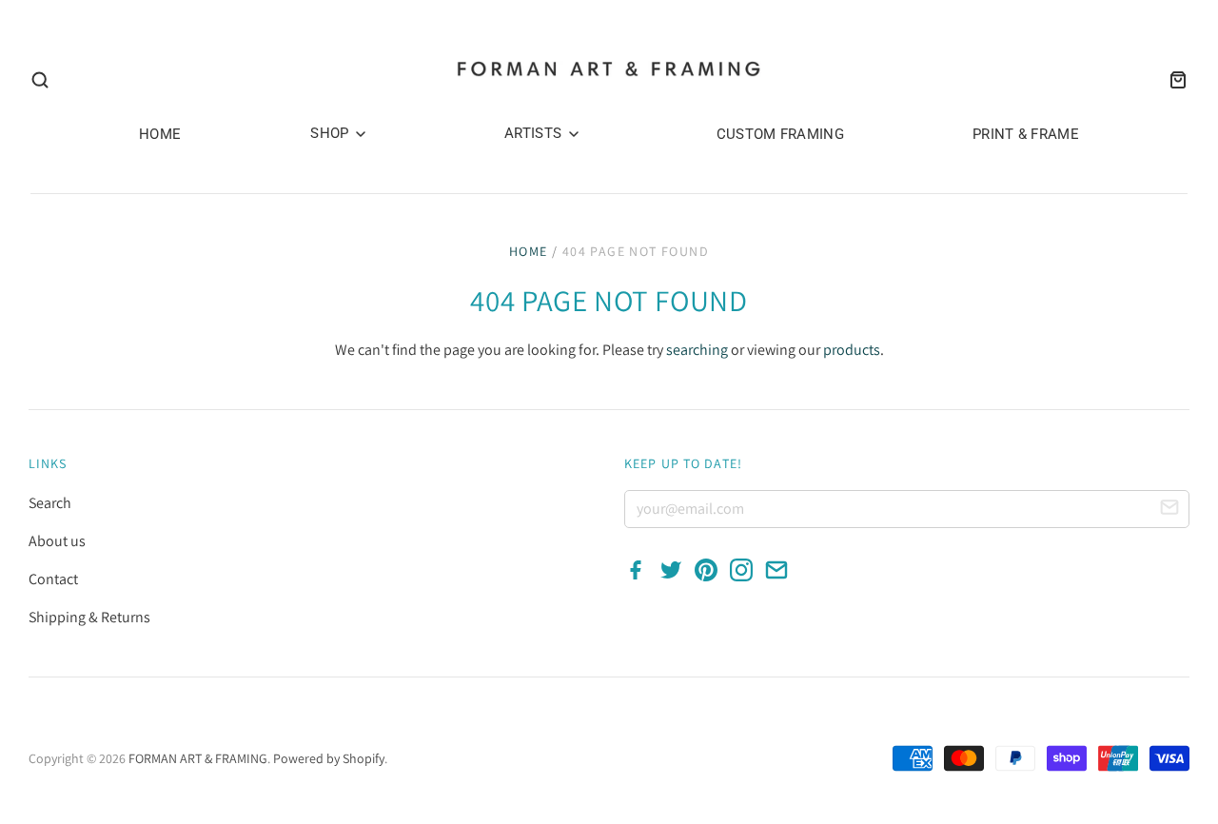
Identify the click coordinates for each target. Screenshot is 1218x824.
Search (50, 503)
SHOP (331, 133)
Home (528, 251)
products (851, 350)
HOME (160, 134)
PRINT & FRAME (1025, 134)
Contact (53, 579)
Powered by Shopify (328, 758)
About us (57, 541)
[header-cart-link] (1172, 79)
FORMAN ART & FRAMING (197, 758)
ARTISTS (534, 133)
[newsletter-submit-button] (1169, 510)
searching (697, 350)
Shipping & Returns (89, 617)
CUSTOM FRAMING (780, 134)
